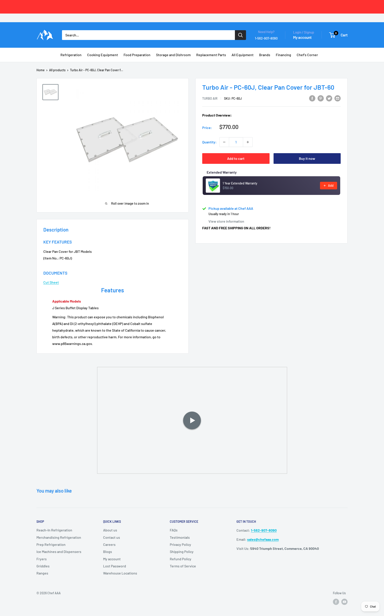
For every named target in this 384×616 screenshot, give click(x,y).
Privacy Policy (180, 544)
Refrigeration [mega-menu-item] (71, 55)
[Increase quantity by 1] (247, 142)
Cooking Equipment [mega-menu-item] (102, 55)
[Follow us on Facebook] (336, 601)
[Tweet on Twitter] (329, 98)
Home (40, 70)
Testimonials (180, 537)
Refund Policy (180, 559)
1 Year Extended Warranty (240, 183)
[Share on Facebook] (312, 98)
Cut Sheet (51, 282)
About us (110, 530)
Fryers (41, 559)
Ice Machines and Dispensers (58, 551)
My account (302, 37)
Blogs (107, 551)
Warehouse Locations (120, 573)
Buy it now (307, 158)
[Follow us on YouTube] (344, 601)
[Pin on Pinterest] (321, 98)
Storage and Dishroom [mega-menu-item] (173, 55)
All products (57, 70)
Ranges (42, 573)
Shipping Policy (182, 551)
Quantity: (209, 142)
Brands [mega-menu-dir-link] (264, 55)
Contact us (111, 537)
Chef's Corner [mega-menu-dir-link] (307, 55)
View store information (226, 221)
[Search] (240, 35)
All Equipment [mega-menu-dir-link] (243, 55)
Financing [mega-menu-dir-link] (283, 55)
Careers (109, 544)
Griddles (43, 566)
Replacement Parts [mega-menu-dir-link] (211, 55)
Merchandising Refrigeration (58, 537)
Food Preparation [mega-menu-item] (137, 55)
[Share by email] (337, 98)
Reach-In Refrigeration (54, 530)
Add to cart (235, 158)
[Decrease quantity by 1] (224, 142)
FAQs (174, 530)
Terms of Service (183, 566)
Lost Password (114, 566)
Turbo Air (210, 98)
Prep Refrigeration (51, 544)
